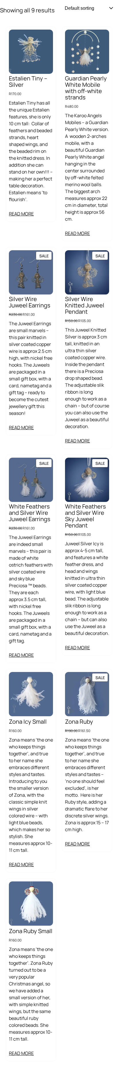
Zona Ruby (79, 722)
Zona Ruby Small (30, 931)
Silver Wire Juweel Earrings (29, 302)
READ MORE (21, 214)
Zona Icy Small (28, 722)
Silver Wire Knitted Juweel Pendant (84, 305)
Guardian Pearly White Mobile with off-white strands (86, 88)
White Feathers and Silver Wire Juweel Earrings (29, 512)
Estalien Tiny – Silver (28, 81)
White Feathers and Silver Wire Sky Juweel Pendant (85, 516)
